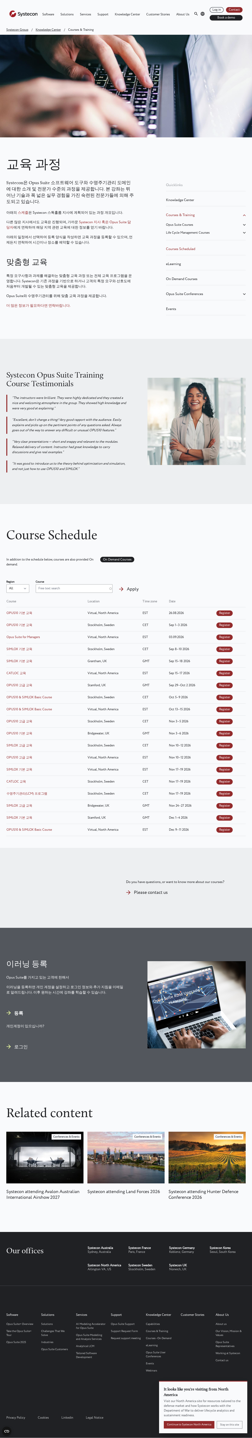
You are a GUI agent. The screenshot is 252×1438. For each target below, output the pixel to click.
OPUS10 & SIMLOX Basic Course (29, 697)
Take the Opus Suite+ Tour (19, 1333)
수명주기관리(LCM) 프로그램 (26, 793)
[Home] (23, 16)
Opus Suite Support (123, 1324)
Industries (47, 1342)
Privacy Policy (15, 1418)
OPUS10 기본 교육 (19, 613)
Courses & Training (180, 215)
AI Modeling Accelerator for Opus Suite (91, 1326)
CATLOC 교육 (16, 673)
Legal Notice (94, 1418)
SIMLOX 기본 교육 (19, 649)
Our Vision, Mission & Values (229, 1333)
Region (10, 582)
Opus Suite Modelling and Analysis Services (89, 1337)
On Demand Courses (181, 279)
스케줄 (23, 212)
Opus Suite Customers (54, 1349)
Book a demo (226, 17)
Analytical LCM (85, 1346)
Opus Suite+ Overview (19, 1324)
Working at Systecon (228, 1353)
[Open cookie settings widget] (6, 1431)
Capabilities (153, 1324)
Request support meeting (126, 1338)
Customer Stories (158, 14)
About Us (182, 14)
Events (171, 309)
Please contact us (151, 892)
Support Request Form (124, 1331)
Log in (216, 9)
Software (48, 14)
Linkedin (67, 1418)
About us (221, 1324)
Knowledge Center (127, 14)
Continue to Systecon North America (189, 1425)
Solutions (67, 14)
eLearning (173, 264)
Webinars (151, 1371)
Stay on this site (229, 1425)
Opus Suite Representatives (225, 1344)
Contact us (222, 1360)
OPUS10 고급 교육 (19, 685)
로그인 (21, 1047)
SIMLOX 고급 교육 (19, 745)
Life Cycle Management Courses (188, 233)
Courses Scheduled (180, 249)
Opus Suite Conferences (184, 294)
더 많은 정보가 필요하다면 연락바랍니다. (38, 305)
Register (224, 613)
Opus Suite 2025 (16, 1342)
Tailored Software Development (86, 1355)
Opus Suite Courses (179, 225)
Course (40, 582)
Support (102, 14)
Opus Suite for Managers (23, 637)
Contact (234, 9)
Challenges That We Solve (53, 1333)
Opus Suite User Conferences (156, 1354)
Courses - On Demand (158, 1338)
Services (85, 14)
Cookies (43, 1418)
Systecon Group (17, 30)
